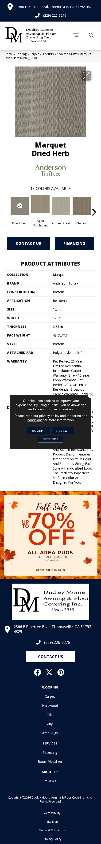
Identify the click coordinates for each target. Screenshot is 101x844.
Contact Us (28, 243)
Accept (38, 431)
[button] (50, 657)
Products (48, 54)
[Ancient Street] (61, 206)
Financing (74, 243)
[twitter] (49, 672)
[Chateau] (81, 206)
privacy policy (49, 416)
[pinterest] (61, 672)
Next (93, 205)
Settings (50, 439)
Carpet (34, 54)
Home (9, 54)
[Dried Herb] (19, 206)
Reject (62, 431)
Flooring (21, 54)
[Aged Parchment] (40, 203)
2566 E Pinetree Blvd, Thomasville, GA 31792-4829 (54, 6)
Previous (7, 205)
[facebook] (38, 672)
